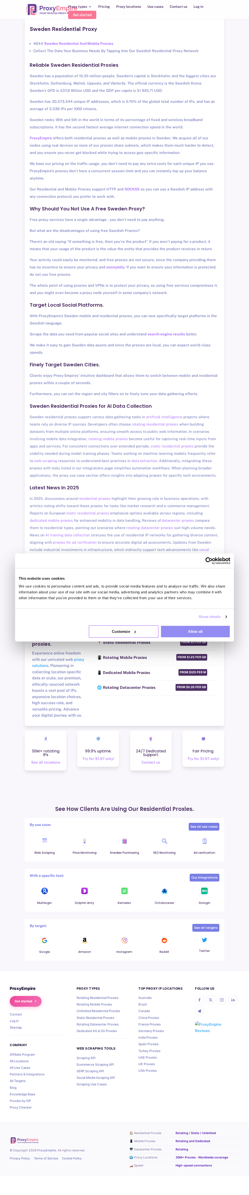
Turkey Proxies (149, 1051)
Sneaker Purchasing (124, 853)
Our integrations (204, 877)
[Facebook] (199, 1000)
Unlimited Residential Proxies (98, 1011)
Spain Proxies (148, 1044)
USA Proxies (147, 1070)
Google (44, 952)
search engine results (166, 334)
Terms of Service (46, 1158)
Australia (144, 998)
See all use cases (204, 826)
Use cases (155, 7)
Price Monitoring (85, 853)
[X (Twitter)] (210, 1000)
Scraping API (86, 1058)
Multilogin (44, 903)
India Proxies (148, 1037)
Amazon (84, 952)
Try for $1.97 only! (98, 759)
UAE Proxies (147, 1057)
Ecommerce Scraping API (95, 1064)
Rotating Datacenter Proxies (98, 1024)
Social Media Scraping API (96, 1078)
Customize (121, 631)
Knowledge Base (22, 1094)
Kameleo (124, 903)
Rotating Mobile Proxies (94, 1004)
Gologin (204, 903)
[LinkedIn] (233, 1000)
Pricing (104, 7)
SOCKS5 (132, 189)
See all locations (45, 762)
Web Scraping (44, 853)
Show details (210, 617)
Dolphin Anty (84, 903)
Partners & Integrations (27, 1074)
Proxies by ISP (20, 1101)
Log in (198, 7)
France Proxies (149, 1024)
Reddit (164, 952)
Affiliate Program (22, 1054)
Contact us (178, 7)
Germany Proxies (151, 1031)
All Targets (18, 1081)
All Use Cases (20, 1068)
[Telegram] (199, 1011)
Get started (82, 15)
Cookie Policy (72, 1158)
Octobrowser (164, 903)
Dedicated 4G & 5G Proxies (97, 1031)
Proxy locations (128, 7)
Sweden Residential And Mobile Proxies (78, 43)
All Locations (19, 1061)
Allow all (195, 631)
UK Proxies (146, 1064)
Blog (13, 1088)
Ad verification (204, 853)
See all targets (206, 927)
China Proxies (148, 1018)
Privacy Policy (20, 1158)
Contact (16, 1014)
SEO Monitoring (164, 853)
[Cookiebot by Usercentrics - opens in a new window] (209, 560)
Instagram (124, 952)
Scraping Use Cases (92, 1084)
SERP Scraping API (90, 1071)
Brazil (142, 1004)
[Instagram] (221, 1000)
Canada (144, 1011)
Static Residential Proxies (95, 1018)
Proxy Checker (21, 1107)
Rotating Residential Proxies (97, 998)
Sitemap (16, 1027)
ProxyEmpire (41, 138)
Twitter (204, 951)
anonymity (115, 267)
